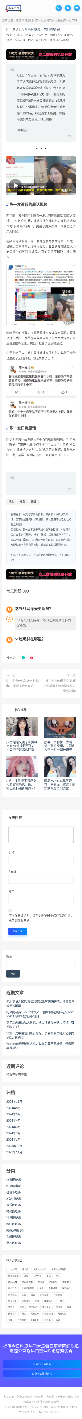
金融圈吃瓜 (13, 1236)
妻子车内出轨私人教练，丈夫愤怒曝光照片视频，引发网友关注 (40, 1025)
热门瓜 (59, 1307)
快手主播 (66, 1289)
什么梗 (25, 1270)
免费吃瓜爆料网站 (42, 1374)
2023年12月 (14, 1146)
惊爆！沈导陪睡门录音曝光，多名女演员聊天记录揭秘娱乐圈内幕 (40, 1035)
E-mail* (13, 871)
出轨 (48, 1276)
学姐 (41, 1289)
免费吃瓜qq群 (39, 1270)
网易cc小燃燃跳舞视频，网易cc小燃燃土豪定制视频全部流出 (59, 784)
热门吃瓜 (33, 1307)
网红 (33, 501)
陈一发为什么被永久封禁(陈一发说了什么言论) (22, 684)
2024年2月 (13, 1133)
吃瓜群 (65, 1282)
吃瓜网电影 (13, 1186)
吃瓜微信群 (27, 1282)
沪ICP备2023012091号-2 (47, 1412)
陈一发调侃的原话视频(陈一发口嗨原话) (33, 29)
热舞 (22, 1307)
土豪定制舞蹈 (28, 1289)
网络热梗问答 (15, 1230)
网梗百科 (12, 1314)
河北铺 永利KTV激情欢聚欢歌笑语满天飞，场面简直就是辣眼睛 (40, 1003)
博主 (11, 501)
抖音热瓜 (12, 1301)
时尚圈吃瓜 (13, 1211)
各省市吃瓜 (13, 1192)
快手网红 (12, 1295)
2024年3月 (13, 1127)
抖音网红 (26, 1301)
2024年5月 (13, 1114)
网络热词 (48, 1314)
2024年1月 (13, 1139)
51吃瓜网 (12, 1270)
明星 (37, 1301)
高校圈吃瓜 (13, 1243)
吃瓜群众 (12, 1289)
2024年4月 (13, 1120)
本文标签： (49, 1301)
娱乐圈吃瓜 (13, 1205)
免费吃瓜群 (13, 1276)
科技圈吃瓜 (13, 1217)
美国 (10, 1320)
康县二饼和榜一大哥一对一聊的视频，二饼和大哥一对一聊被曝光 (59, 746)
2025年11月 (14, 1101)
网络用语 (62, 1314)
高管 (58, 1320)
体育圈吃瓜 (13, 1179)
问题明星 (21, 1320)
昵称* (12, 852)
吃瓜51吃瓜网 (24, 20)
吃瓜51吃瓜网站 (42, 1364)
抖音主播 (44, 1295)
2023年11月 (14, 1152)
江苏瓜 (11, 1307)
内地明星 (37, 1276)
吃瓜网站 (53, 1282)
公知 (26, 1276)
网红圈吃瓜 (13, 1224)
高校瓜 (47, 1320)
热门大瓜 (46, 1307)
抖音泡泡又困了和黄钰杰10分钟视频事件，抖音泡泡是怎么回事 (21, 746)
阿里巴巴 (35, 1320)
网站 (11, 891)
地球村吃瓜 (13, 1198)
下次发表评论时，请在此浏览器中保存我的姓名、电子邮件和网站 (41, 918)
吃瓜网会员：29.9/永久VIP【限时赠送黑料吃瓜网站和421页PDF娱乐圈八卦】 (40, 1014)
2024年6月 (13, 1108)
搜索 (9, 956)
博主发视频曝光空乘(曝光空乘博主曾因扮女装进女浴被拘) (59, 686)
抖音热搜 (58, 1295)
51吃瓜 (18, 35)
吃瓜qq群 (12, 1282)
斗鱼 (22, 501)
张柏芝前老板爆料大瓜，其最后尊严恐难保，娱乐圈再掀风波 (40, 1046)
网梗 (69, 1307)
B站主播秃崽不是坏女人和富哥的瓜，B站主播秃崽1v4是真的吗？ (21, 784)
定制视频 (53, 1289)
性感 (24, 1295)
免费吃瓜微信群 (59, 1270)
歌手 (62, 1301)
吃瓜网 (41, 1282)
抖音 (33, 1295)
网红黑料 (35, 1314)
